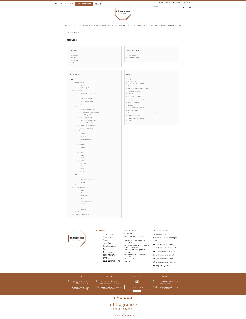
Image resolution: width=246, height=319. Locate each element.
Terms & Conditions (133, 102)
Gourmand (83, 163)
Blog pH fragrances (163, 266)
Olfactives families (80, 144)
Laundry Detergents (86, 139)
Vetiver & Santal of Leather (88, 125)
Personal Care (79, 90)
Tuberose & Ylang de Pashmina (89, 123)
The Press (130, 93)
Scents (77, 106)
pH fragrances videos (134, 115)
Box (76, 174)
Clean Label (84, 195)
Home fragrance (84, 142)
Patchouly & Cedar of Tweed (88, 120)
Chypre (82, 166)
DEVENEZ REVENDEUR (82, 214)
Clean (82, 190)
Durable (83, 203)
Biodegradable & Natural (87, 193)
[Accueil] (72, 80)
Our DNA (130, 86)
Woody (82, 168)
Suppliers (73, 63)
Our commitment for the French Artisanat (139, 88)
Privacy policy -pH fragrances (136, 118)
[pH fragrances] (123, 12)
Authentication (132, 55)
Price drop (73, 57)
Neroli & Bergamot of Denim (88, 115)
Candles (83, 133)
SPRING (98, 4)
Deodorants (84, 96)
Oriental (83, 160)
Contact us (181, 2)
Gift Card (82, 182)
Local (82, 206)
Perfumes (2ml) (84, 88)
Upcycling (83, 209)
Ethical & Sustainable (87, 201)
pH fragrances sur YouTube (165, 251)
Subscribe (137, 291)
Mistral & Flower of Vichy (87, 128)
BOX (81, 104)
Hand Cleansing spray (87, 101)
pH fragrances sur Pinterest (165, 258)
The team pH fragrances (134, 91)
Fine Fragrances (79, 82)
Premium (83, 198)
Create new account (133, 57)
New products (74, 55)
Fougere (83, 147)
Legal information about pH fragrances (138, 100)
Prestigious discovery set (88, 179)
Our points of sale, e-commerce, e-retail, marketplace (143, 113)
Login (189, 2)
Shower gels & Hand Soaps (88, 93)
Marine (82, 171)
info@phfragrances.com (164, 244)
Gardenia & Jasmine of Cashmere (90, 112)
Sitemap (127, 261)
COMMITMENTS (80, 187)
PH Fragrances (132, 81)
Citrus (82, 152)
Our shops (170, 2)
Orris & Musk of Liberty (87, 117)
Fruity (82, 155)
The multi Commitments (134, 96)
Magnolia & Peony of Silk (88, 109)
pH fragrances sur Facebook (166, 248)
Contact (130, 120)
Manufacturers (74, 60)
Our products (69, 4)
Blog (162, 2)
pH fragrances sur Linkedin (165, 255)
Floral (82, 158)
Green (82, 150)
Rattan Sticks (84, 136)
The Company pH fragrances (136, 83)
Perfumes (83, 85)
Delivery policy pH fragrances (136, 107)
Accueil (69, 32)
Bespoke (130, 105)
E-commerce (78, 185)
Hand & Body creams (86, 98)
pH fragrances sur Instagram (166, 262)
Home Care (78, 131)
